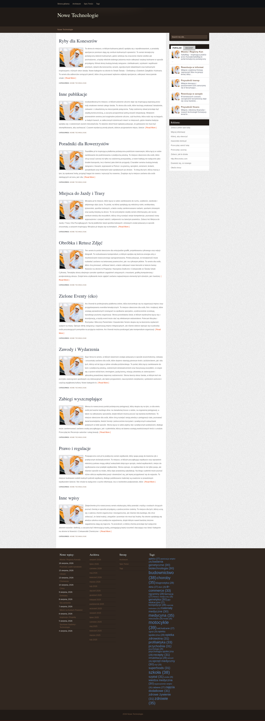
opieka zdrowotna (161, 636)
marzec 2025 (95, 635)
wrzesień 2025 (96, 608)
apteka (154, 558)
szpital (156, 676)
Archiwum (77, 4)
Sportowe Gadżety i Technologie (68, 625)
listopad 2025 (95, 600)
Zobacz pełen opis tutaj (180, 128)
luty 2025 (93, 640)
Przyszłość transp (190, 80)
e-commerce (160, 588)
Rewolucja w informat (192, 67)
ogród (153, 632)
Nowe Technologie (77, 15)
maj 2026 (93, 573)
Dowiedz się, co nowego (181, 163)
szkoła (159, 672)
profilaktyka (160, 642)
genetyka (158, 599)
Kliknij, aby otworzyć (179, 136)
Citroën (63, 574)
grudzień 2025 (96, 595)
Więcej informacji (178, 132)
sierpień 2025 (95, 613)
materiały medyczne (161, 609)
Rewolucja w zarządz (192, 94)
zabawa (158, 687)
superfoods (159, 668)
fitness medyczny (163, 597)
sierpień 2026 (95, 560)
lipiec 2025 (94, 617)
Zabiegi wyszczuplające (80, 398)
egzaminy (156, 594)
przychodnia (160, 646)
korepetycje (157, 605)
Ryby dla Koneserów (78, 41)
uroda (168, 677)
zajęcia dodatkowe (162, 688)
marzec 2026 (95, 582)
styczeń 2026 (95, 591)
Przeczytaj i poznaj (178, 150)
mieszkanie (156, 619)
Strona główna (63, 4)
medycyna (161, 615)
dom (162, 587)
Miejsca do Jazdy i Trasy (82, 193)
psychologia (156, 649)
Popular (177, 48)
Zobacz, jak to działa (179, 154)
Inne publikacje (73, 94)
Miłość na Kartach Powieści (71, 610)
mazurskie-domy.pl (178, 141)
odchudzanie (165, 628)
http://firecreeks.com (179, 159)
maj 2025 (93, 626)
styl (157, 665)
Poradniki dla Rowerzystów (84, 143)
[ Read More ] (70, 78)
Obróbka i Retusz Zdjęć (80, 242)
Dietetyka (63, 596)
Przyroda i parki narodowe (71, 567)
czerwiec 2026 (96, 568)
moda (167, 619)
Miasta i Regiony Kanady (70, 560)
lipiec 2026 (94, 564)
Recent (189, 48)
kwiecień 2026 (96, 577)
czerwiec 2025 (96, 622)
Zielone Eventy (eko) (78, 296)
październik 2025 (97, 604)
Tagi (98, 4)
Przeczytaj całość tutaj (180, 145)
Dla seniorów (65, 603)
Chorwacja (64, 581)
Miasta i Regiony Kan (192, 51)
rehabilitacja (158, 658)
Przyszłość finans (190, 107)
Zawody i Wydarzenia (79, 349)
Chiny (62, 588)
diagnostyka (165, 583)
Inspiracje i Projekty (68, 617)
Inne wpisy (69, 498)
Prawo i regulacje (75, 448)
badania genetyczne (159, 563)
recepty (161, 654)
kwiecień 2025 (96, 631)
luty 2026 (93, 586)
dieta (153, 587)
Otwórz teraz (176, 168)
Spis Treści (88, 4)
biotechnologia (161, 568)
